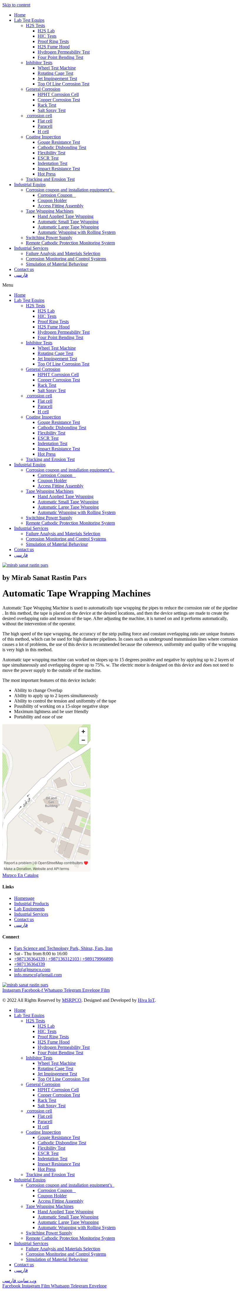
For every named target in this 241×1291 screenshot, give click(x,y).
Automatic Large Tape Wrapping (68, 226)
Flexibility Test (51, 152)
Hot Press (47, 173)
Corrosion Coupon (57, 195)
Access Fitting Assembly (60, 205)
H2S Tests (35, 25)
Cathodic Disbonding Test (62, 147)
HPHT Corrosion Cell (58, 94)
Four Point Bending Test (60, 57)
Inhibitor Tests (39, 62)
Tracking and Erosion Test (50, 179)
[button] (120, 285)
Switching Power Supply (49, 237)
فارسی (21, 274)
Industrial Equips (30, 184)
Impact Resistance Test (59, 168)
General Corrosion (43, 89)
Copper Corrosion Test (59, 99)
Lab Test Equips (29, 20)
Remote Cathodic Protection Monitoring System (70, 242)
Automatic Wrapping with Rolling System (77, 232)
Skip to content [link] (16, 4)
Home (20, 14)
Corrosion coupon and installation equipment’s (70, 189)
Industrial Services (31, 248)
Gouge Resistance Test (59, 142)
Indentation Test (52, 163)
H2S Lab (46, 30)
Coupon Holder (52, 200)
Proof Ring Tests (53, 41)
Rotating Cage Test (55, 73)
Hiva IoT (146, 1000)
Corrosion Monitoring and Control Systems (66, 258)
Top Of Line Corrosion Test (63, 83)
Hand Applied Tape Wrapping (65, 216)
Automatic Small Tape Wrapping (68, 221)
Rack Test (47, 105)
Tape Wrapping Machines (49, 211)
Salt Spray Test (52, 110)
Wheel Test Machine (57, 67)
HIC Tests (47, 36)
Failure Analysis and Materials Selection (63, 253)
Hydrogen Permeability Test (64, 51)
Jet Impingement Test (57, 78)
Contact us (24, 269)
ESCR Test (48, 158)
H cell (43, 131)
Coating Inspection (43, 136)
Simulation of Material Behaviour (57, 264)
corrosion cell (39, 115)
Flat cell (45, 120)
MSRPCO (71, 1000)
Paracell (45, 126)
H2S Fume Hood (54, 46)
